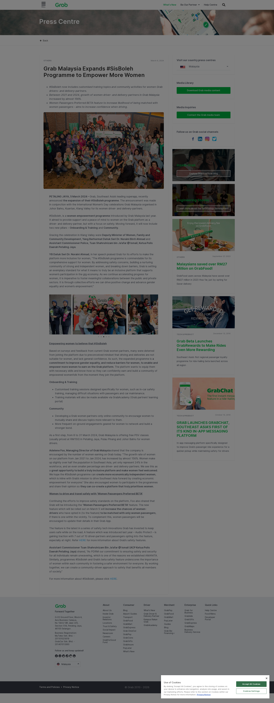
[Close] (266, 678)
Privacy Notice (203, 694)
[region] (215, 686)
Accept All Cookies (251, 684)
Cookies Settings (251, 691)
